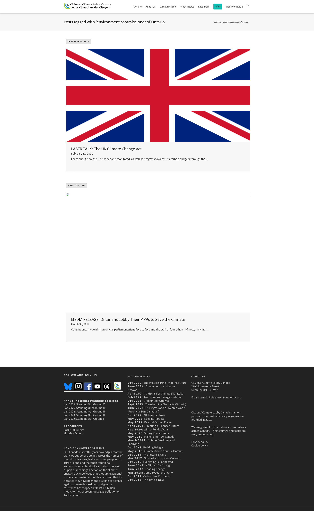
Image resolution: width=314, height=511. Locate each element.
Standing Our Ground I (90, 419)
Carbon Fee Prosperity (157, 476)
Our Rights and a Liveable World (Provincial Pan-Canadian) (156, 409)
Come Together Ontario (158, 473)
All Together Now (154, 415)
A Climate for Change (158, 465)
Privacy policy (199, 442)
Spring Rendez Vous (156, 433)
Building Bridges (153, 447)
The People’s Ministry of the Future (165, 383)
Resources (203, 6)
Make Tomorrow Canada (159, 437)
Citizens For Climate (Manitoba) (165, 394)
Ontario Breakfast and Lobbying (151, 442)
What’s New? (187, 6)
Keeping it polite (154, 419)
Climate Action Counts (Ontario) (163, 451)
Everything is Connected (158, 462)
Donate (138, 6)
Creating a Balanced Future (162, 426)
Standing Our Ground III (91, 411)
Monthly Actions (74, 433)
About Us (151, 6)
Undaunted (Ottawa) (156, 401)
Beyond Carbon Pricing (158, 422)
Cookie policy (199, 445)
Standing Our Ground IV (90, 408)
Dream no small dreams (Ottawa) (151, 388)
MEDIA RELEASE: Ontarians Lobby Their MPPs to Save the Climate (128, 319)
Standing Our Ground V (90, 404)
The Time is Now (153, 480)
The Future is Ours (154, 455)
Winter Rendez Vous (156, 429)
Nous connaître (234, 6)
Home (215, 22)
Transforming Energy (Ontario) (163, 397)
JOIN (217, 6)
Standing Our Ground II (90, 415)
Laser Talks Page (74, 430)
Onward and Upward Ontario (162, 458)
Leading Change (155, 469)
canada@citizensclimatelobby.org (220, 397)
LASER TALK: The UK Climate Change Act (106, 148)
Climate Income (167, 6)
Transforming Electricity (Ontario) (165, 404)
